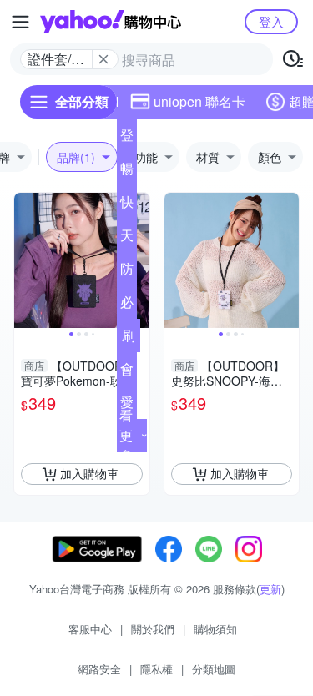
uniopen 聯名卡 (199, 101)
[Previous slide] (25, 260)
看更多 (126, 435)
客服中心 (90, 629)
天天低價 (127, 238)
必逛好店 (127, 305)
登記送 (127, 138)
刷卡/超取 (128, 338)
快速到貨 (127, 205)
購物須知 (215, 629)
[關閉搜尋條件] (103, 59)
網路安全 (99, 669)
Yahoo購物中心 (110, 21)
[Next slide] (138, 260)
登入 (271, 21)
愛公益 (127, 405)
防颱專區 (127, 272)
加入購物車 (89, 473)
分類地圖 (213, 669)
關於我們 (152, 629)
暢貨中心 (127, 172)
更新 (270, 589)
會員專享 (127, 372)
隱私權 (156, 669)
